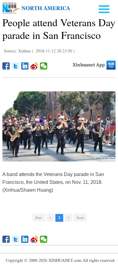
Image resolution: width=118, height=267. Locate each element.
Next (80, 217)
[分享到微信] (44, 66)
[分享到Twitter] (15, 66)
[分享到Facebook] (6, 66)
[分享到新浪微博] (34, 66)
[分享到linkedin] (25, 66)
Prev (38, 217)
